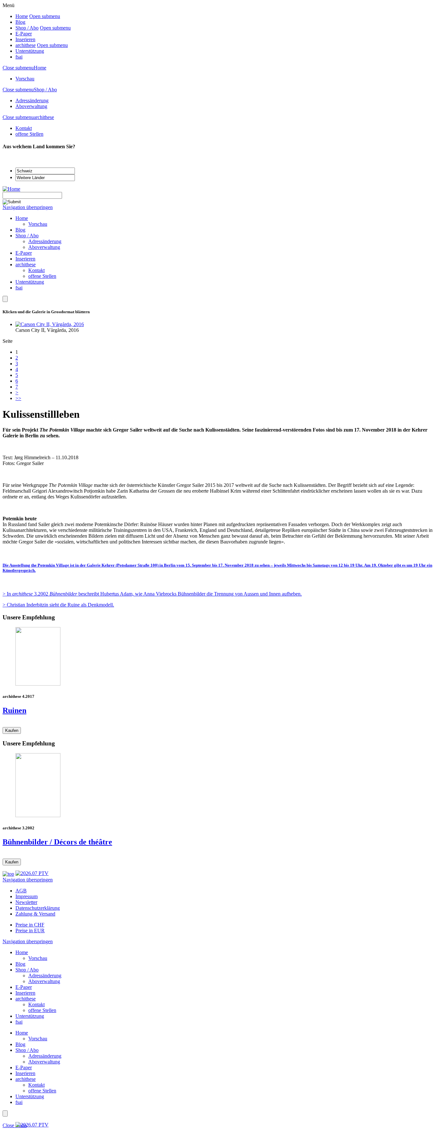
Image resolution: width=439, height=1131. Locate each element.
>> (18, 398)
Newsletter (26, 902)
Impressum (26, 896)
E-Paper (23, 33)
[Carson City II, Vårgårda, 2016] (49, 324)
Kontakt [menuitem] (36, 270)
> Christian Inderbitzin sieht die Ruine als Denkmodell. (58, 604)
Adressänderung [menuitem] (44, 241)
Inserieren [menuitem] (25, 258)
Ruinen (14, 710)
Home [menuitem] (21, 218)
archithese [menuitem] (25, 264)
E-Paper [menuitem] (23, 253)
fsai (18, 56)
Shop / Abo (27, 28)
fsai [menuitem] (18, 287)
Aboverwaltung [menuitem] (44, 247)
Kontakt (23, 128)
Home (21, 16)
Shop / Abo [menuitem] (27, 235)
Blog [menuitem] (20, 230)
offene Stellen (29, 134)
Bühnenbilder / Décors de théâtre (57, 842)
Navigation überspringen (28, 207)
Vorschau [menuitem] (37, 224)
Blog (20, 22)
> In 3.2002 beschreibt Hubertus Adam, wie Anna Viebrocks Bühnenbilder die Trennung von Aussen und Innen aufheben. (152, 594)
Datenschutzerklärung (37, 908)
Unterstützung (29, 51)
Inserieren (25, 39)
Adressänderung (32, 100)
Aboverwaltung (31, 106)
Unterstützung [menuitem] (29, 282)
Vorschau (24, 78)
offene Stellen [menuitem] (42, 276)
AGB (21, 890)
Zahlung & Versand (35, 914)
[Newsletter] (5, 299)
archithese (25, 45)
